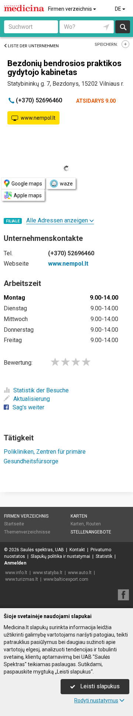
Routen (93, 523)
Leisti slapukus (99, 686)
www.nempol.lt (38, 118)
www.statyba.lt (47, 572)
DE (118, 9)
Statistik (104, 556)
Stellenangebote (91, 532)
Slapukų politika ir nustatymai (60, 556)
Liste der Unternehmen (33, 46)
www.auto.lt (80, 572)
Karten (79, 516)
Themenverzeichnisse (27, 532)
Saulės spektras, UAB (42, 549)
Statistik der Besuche (41, 390)
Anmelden (15, 563)
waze (66, 184)
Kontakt (77, 549)
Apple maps (28, 195)
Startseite (14, 523)
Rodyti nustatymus (96, 700)
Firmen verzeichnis (70, 9)
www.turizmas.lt (21, 579)
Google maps (26, 184)
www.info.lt (16, 572)
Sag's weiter (28, 407)
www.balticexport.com (66, 579)
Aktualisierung (31, 398)
